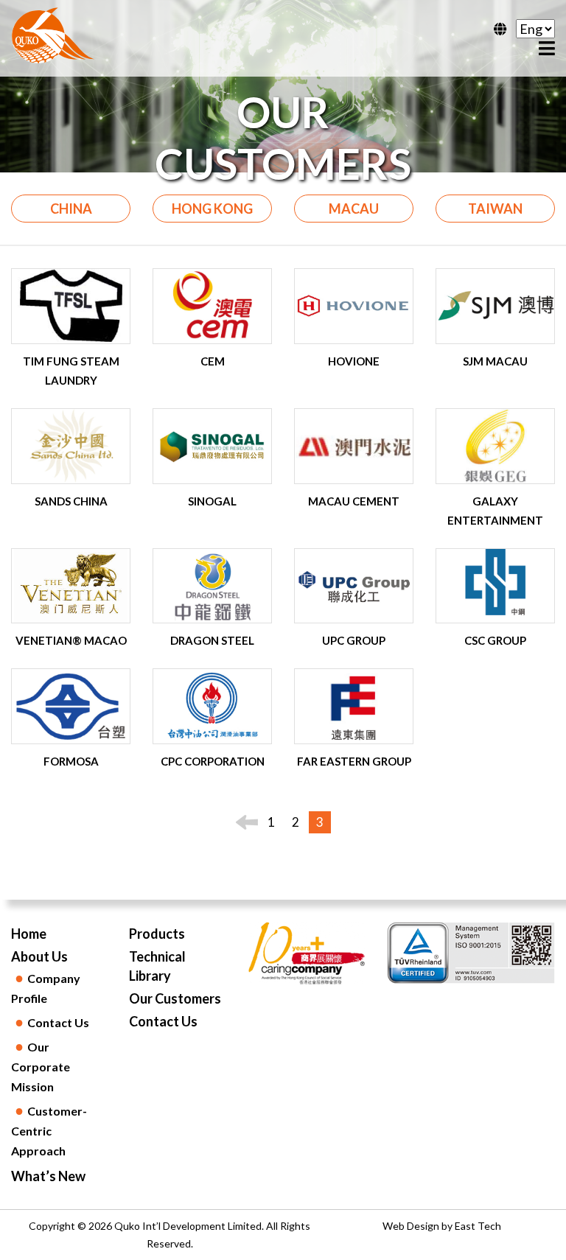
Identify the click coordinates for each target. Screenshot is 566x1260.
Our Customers (175, 998)
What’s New (48, 1176)
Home (28, 933)
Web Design (410, 1225)
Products (157, 933)
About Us (39, 956)
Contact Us (163, 1021)
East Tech (478, 1225)
